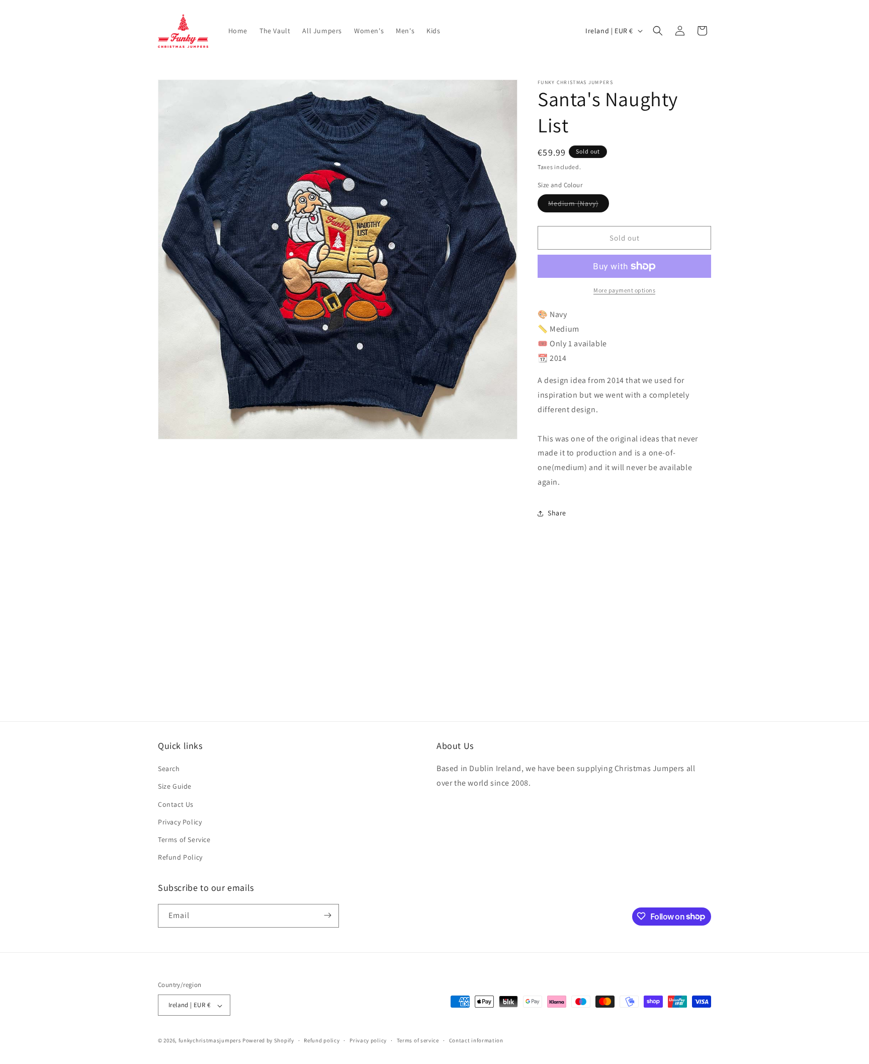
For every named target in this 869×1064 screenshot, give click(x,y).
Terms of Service (184, 839)
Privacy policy (368, 1040)
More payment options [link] (624, 290)
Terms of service (418, 1040)
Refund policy (321, 1040)
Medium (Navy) (578, 205)
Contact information (476, 1040)
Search (169, 769)
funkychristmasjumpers (210, 1040)
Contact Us (176, 804)
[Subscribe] (327, 915)
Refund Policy (180, 857)
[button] (658, 31)
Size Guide (175, 786)
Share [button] (557, 512)
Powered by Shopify (268, 1040)
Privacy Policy (180, 821)
